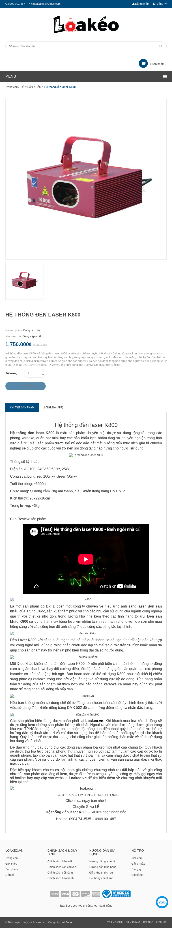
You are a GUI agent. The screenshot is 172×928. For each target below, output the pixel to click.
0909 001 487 (16, 3)
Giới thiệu (11, 863)
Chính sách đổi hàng (60, 872)
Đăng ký (161, 3)
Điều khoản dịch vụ (101, 872)
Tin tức (148, 922)
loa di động (105, 905)
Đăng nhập (141, 3)
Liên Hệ (161, 922)
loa (95, 905)
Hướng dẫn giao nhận (102, 861)
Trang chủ (11, 858)
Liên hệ (10, 874)
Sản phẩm (11, 869)
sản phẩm (157, 64)
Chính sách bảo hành (60, 878)
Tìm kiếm (136, 858)
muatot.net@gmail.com (46, 3)
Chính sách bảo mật (59, 861)
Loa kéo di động (82, 905)
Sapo (68, 922)
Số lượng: (11, 373)
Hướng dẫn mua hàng (102, 867)
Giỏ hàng (137, 874)
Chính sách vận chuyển (61, 867)
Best (68, 905)
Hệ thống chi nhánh (101, 878)
